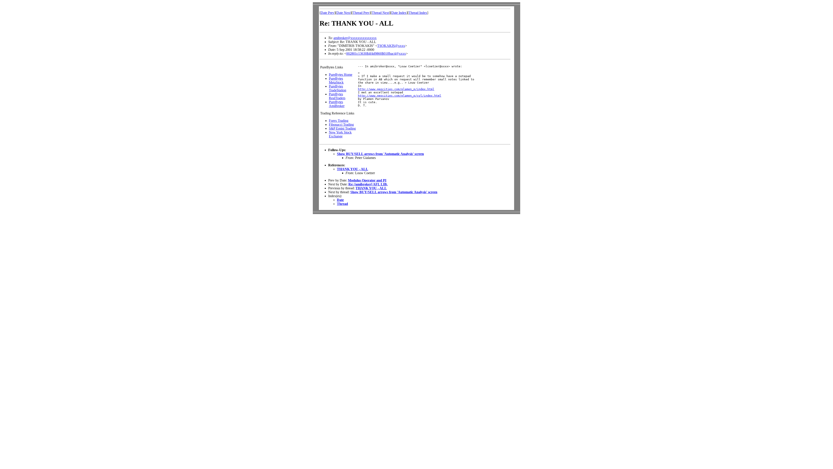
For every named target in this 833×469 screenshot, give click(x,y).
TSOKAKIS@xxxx (391, 46)
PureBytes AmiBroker (336, 104)
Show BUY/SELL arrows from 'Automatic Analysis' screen (380, 154)
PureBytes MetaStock (336, 80)
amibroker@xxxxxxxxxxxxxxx (355, 38)
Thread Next (380, 13)
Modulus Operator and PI (367, 180)
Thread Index (418, 13)
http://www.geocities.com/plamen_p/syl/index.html (399, 95)
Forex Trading (338, 120)
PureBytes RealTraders (337, 96)
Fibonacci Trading (341, 124)
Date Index (399, 13)
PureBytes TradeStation (337, 88)
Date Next (343, 13)
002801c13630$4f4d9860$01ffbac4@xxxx (376, 53)
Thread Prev (361, 13)
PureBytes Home (340, 74)
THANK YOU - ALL (352, 169)
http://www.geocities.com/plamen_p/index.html (396, 89)
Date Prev (327, 13)
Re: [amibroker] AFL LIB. (368, 184)
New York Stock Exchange (340, 134)
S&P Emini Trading (342, 128)
